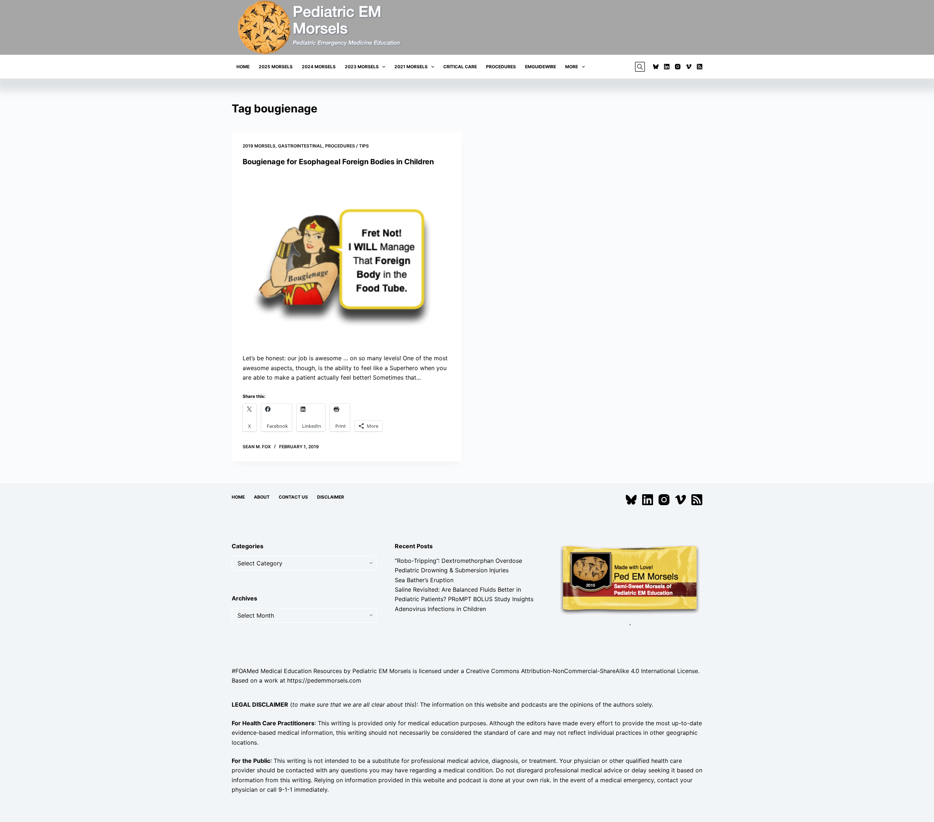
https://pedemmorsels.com (324, 680)
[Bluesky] (656, 66)
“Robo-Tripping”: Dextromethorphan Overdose (458, 560)
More (571, 66)
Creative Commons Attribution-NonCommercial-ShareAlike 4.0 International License (582, 671)
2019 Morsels (259, 146)
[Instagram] (677, 66)
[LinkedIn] (666, 66)
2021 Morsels (411, 66)
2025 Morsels (276, 66)
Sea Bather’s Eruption (424, 580)
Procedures (501, 66)
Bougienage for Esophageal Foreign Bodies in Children (338, 161)
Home (243, 66)
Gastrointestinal (300, 146)
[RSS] (699, 66)
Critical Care (460, 66)
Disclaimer (330, 497)
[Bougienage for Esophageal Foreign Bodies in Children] (347, 260)
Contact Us (293, 497)
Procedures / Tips (347, 146)
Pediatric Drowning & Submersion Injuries (452, 570)
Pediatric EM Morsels (381, 671)
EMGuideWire (540, 66)
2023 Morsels (362, 66)
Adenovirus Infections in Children (440, 608)
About (262, 497)
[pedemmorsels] (629, 579)
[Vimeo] (688, 66)
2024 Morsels (319, 66)
